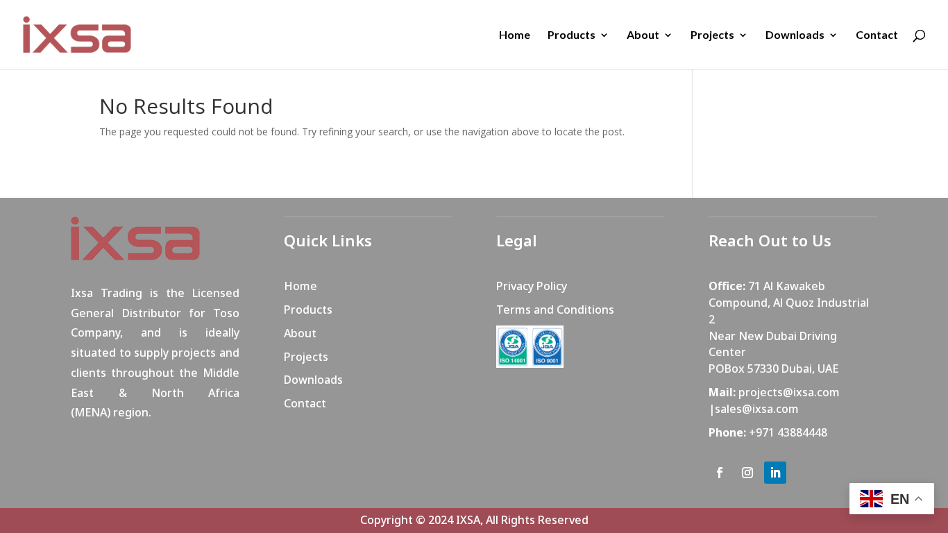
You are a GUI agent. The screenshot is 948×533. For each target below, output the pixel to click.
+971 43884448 (788, 432)
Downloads (794, 35)
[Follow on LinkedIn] (775, 473)
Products (571, 35)
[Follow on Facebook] (720, 473)
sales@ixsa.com (757, 408)
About (643, 35)
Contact (877, 35)
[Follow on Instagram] (747, 473)
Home (514, 35)
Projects (712, 35)
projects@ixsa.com (789, 392)
